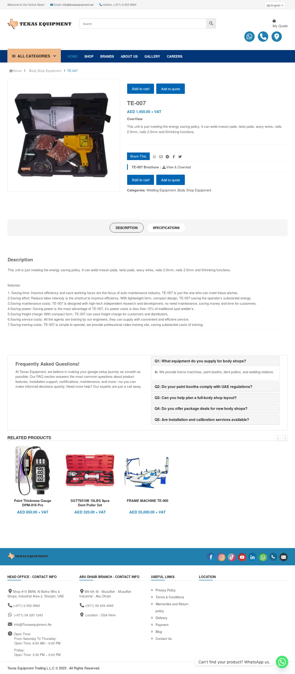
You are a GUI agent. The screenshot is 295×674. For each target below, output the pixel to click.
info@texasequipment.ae (78, 4)
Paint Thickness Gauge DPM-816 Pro (32, 503)
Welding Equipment (161, 190)
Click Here (108, 615)
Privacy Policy (166, 590)
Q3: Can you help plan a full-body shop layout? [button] (196, 397)
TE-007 (72, 70)
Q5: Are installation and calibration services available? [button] (202, 419)
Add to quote (170, 88)
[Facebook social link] (173, 156)
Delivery (161, 617)
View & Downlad (178, 166)
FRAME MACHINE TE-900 (147, 500)
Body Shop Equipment (45, 70)
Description (127, 227)
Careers (174, 56)
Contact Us (164, 638)
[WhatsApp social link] (154, 156)
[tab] (127, 228)
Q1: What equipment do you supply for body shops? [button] (200, 361)
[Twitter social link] (180, 156)
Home (72, 56)
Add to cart (140, 88)
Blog (159, 631)
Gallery (152, 56)
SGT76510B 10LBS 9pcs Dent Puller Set (90, 503)
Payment (162, 624)
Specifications (166, 227)
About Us (129, 56)
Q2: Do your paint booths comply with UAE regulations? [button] (203, 386)
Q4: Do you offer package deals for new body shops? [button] (201, 408)
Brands (107, 56)
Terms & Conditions (170, 597)
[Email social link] (161, 156)
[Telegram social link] (167, 156)
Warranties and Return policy (172, 607)
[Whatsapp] (282, 662)
